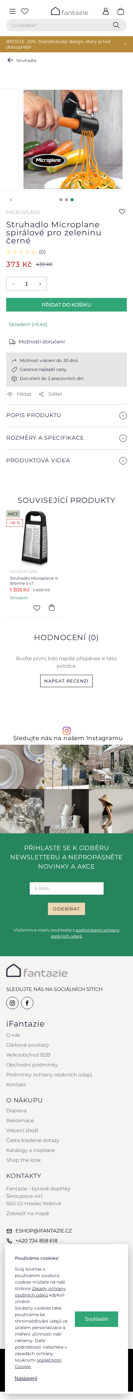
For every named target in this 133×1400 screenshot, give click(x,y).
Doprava (16, 1111)
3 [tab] (72, 199)
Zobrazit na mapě (27, 1213)
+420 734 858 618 (36, 1241)
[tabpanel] (73, 139)
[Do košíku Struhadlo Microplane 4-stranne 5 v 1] (51, 607)
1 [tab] (60, 199)
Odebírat (66, 909)
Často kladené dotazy (32, 1140)
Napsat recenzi (66, 681)
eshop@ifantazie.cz (43, 1231)
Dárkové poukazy (27, 1045)
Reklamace (20, 1120)
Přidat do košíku (66, 305)
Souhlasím (96, 1319)
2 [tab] (66, 199)
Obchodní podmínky (32, 1065)
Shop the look (23, 1160)
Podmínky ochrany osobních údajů (49, 1075)
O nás (13, 1035)
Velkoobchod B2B (28, 1055)
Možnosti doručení (42, 342)
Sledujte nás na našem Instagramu (68, 738)
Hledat (117, 25)
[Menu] (12, 11)
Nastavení (26, 1378)
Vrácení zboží (22, 1130)
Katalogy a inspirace (30, 1150)
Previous (11, 200)
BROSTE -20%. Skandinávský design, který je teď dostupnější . (58, 44)
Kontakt (16, 1085)
